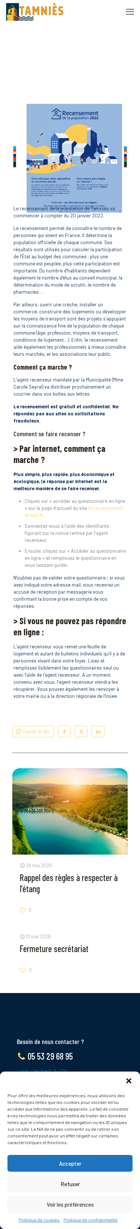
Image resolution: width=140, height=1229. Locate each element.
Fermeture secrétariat (54, 948)
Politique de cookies (39, 1219)
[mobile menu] (130, 11)
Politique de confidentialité (90, 1219)
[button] (129, 1081)
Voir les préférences (70, 1204)
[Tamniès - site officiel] (35, 11)
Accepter (70, 1163)
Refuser (70, 1184)
